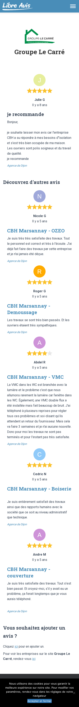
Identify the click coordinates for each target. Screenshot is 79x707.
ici (16, 646)
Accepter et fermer (39, 701)
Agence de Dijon (17, 165)
